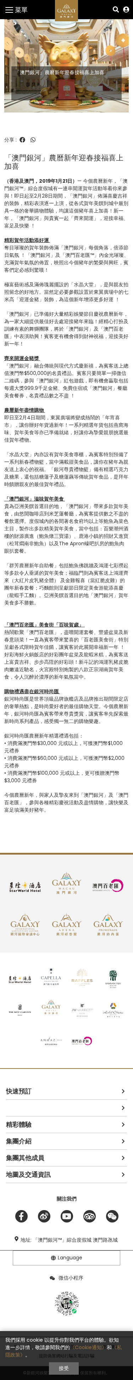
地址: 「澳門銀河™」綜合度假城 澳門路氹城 (69, 1239)
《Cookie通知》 (88, 1347)
